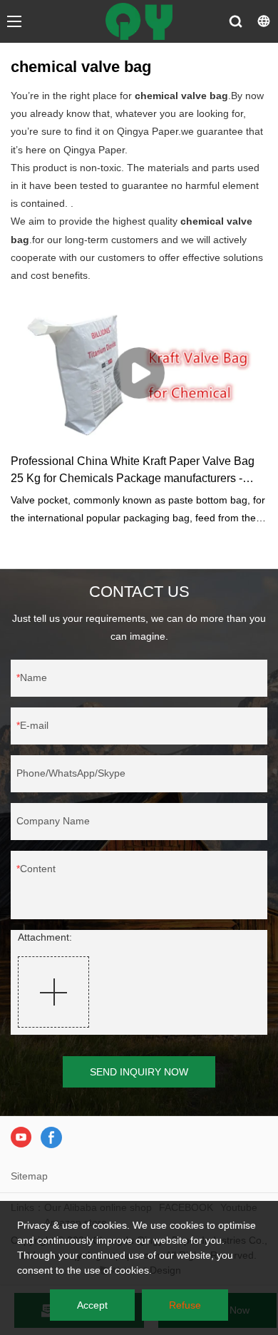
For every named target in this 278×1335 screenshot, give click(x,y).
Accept (92, 1305)
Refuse (185, 1305)
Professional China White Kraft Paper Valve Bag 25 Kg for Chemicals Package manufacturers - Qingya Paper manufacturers (132, 471)
